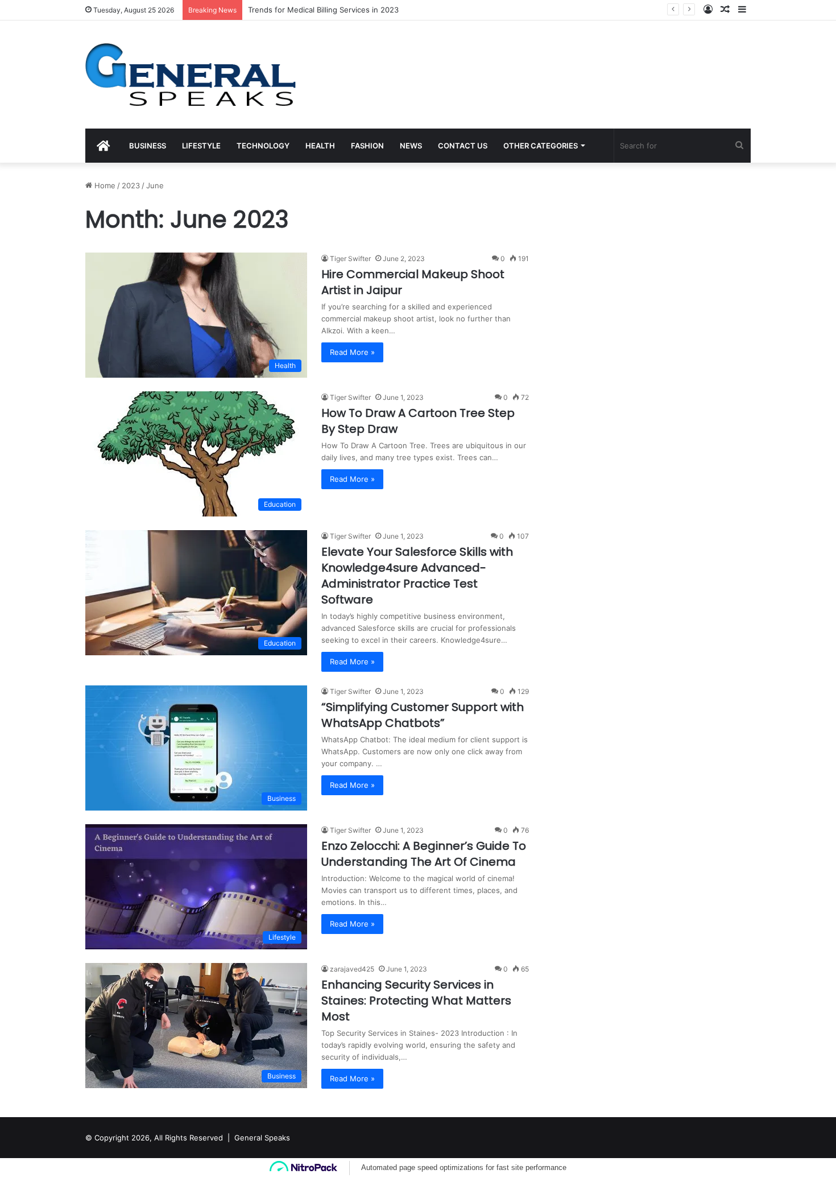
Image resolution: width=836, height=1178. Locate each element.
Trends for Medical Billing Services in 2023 (323, 9)
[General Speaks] (190, 74)
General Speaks (262, 1137)
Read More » (352, 352)
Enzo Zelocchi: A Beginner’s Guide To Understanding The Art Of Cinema (423, 854)
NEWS (411, 145)
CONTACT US (462, 145)
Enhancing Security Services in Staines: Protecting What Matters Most (416, 1000)
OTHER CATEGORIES (540, 145)
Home (103, 185)
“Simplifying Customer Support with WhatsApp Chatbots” (422, 715)
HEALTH (320, 145)
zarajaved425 (352, 969)
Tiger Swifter (350, 258)
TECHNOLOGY (263, 145)
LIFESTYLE (201, 145)
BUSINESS (147, 145)
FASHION (367, 145)
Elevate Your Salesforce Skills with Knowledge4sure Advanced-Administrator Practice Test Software (417, 575)
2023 (131, 185)
